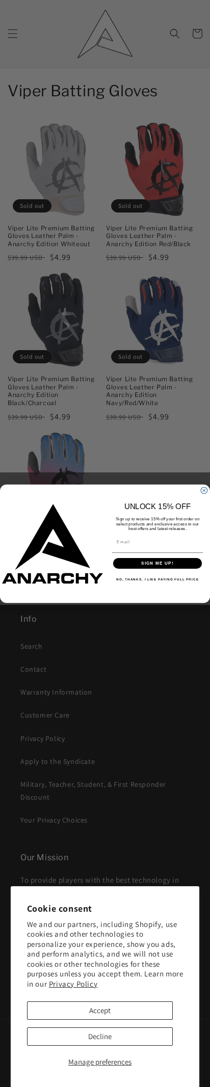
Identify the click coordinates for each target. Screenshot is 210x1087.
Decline (100, 1036)
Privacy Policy (73, 984)
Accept (100, 1010)
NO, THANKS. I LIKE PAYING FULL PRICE (157, 579)
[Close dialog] (204, 490)
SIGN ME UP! (157, 563)
